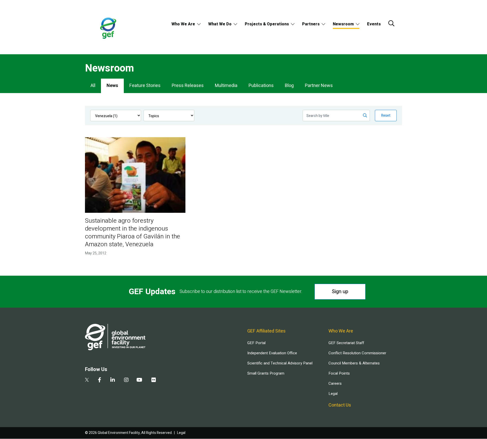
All (93, 85)
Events (374, 24)
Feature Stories (145, 85)
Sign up (340, 291)
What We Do (220, 24)
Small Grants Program (265, 373)
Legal (333, 393)
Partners (311, 24)
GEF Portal (256, 343)
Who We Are (183, 24)
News (112, 85)
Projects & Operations (267, 24)
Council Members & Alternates (354, 363)
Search (391, 23)
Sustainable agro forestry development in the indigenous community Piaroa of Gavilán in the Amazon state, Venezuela (132, 232)
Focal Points (339, 373)
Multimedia (226, 85)
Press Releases (188, 85)
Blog (289, 85)
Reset (385, 115)
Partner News (319, 85)
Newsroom (343, 24)
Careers (335, 383)
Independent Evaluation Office (272, 353)
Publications (261, 85)
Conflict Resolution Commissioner (357, 353)
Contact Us (339, 405)
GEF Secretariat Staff (346, 343)
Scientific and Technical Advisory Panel (279, 363)
